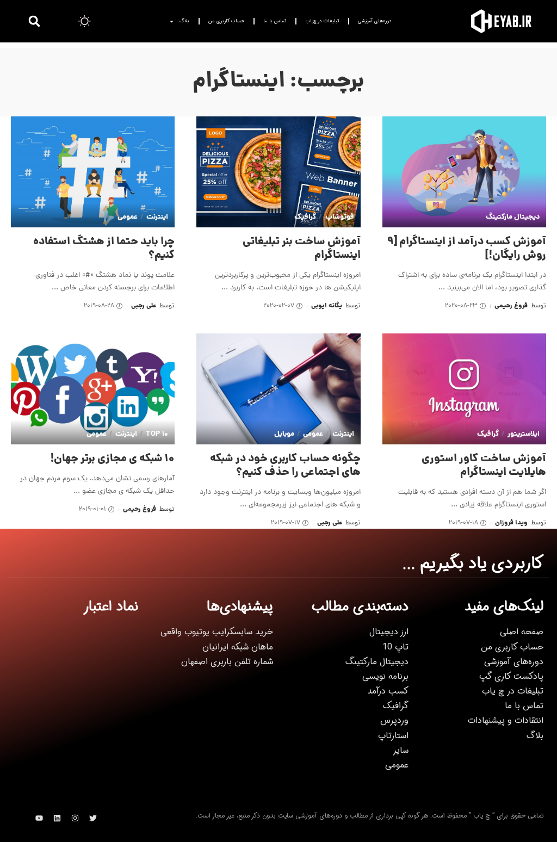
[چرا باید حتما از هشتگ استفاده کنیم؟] (93, 171)
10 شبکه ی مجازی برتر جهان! (113, 459)
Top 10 (157, 434)
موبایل (284, 434)
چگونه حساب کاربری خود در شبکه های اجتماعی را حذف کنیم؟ (285, 465)
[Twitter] (93, 818)
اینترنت (157, 217)
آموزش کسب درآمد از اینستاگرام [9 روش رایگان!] (466, 248)
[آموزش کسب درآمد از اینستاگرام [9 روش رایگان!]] (464, 171)
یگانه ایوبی (326, 306)
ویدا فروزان (511, 523)
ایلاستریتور (524, 434)
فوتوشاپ (339, 217)
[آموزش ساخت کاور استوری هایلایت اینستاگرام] (464, 388)
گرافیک (305, 217)
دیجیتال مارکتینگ (513, 217)
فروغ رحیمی (511, 306)
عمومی (127, 217)
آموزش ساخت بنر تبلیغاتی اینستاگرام (302, 248)
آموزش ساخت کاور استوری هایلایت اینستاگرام (484, 465)
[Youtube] (39, 818)
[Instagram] (75, 818)
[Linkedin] (57, 818)
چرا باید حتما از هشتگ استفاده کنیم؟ (104, 248)
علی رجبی (143, 306)
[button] (34, 21)
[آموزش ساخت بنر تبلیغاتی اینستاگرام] (278, 171)
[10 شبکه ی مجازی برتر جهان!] (93, 388)
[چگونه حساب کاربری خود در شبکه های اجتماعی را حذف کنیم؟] (278, 388)
